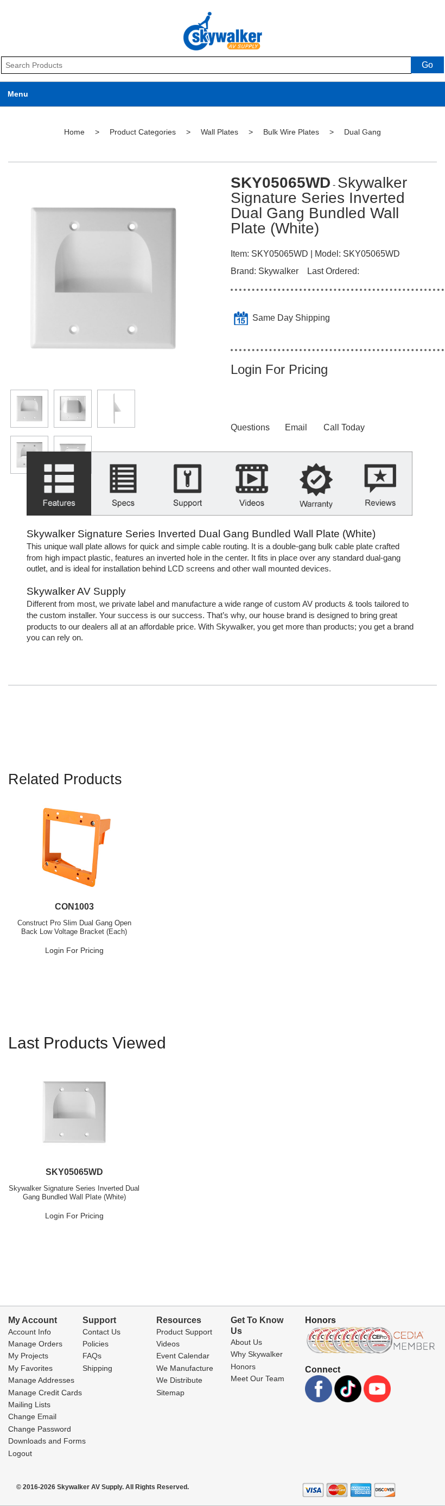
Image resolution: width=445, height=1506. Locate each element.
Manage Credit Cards (45, 1392)
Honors (243, 1366)
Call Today (344, 427)
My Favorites (30, 1368)
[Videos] (252, 489)
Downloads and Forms (47, 1441)
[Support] (187, 489)
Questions (250, 427)
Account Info (29, 1331)
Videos (168, 1343)
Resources (178, 1320)
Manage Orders (35, 1343)
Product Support (184, 1331)
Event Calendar (182, 1355)
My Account (32, 1320)
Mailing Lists (29, 1404)
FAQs (91, 1355)
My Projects (28, 1355)
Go (427, 64)
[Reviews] (380, 489)
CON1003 (74, 907)
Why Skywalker (257, 1354)
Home (74, 132)
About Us (246, 1342)
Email (296, 427)
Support (99, 1320)
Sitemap (170, 1392)
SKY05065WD (74, 1172)
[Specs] (123, 489)
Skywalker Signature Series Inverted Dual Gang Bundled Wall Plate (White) (74, 1192)
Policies (95, 1343)
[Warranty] (316, 489)
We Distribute (179, 1380)
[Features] (59, 489)
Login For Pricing (279, 369)
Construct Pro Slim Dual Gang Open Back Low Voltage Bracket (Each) (74, 927)
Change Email (32, 1416)
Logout (20, 1453)
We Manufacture (184, 1368)
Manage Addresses (41, 1380)
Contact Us (101, 1331)
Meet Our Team (257, 1378)
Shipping (97, 1368)
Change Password (39, 1429)
